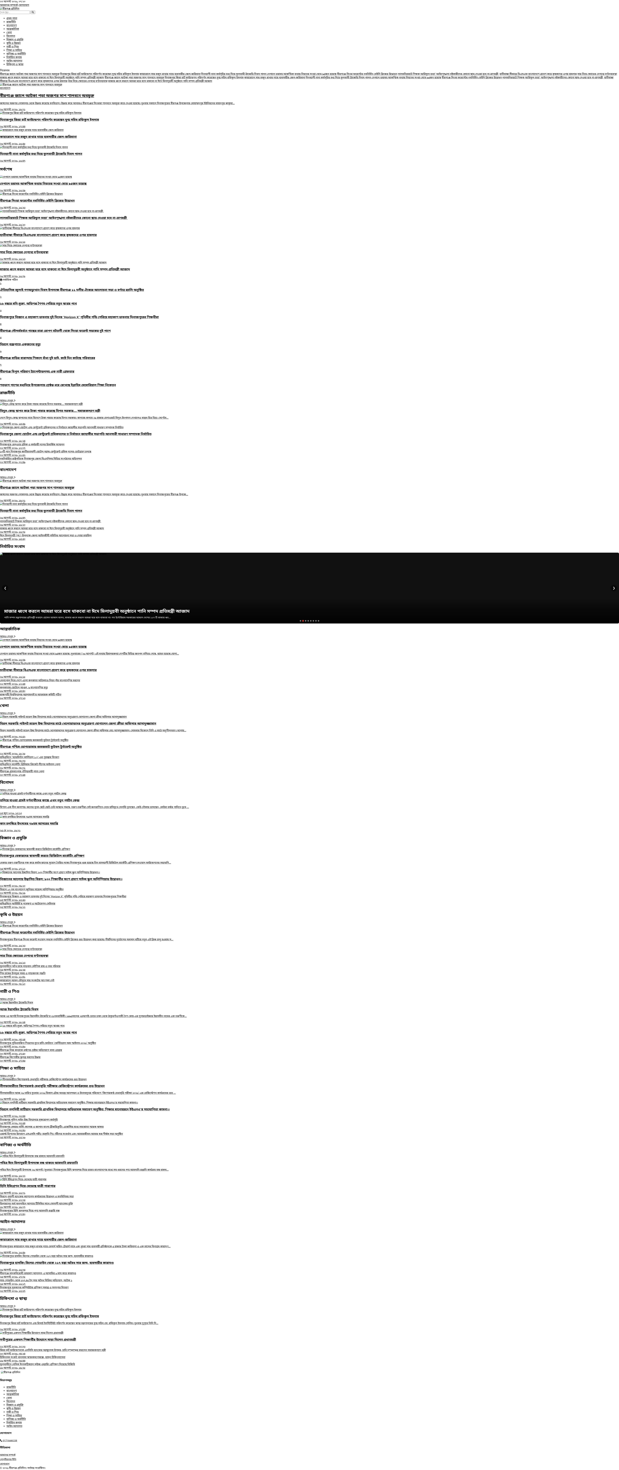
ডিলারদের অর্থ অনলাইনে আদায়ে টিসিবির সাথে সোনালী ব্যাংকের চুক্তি (36, 1205)
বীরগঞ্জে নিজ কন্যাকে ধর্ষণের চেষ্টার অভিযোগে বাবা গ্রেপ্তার (31, 1052)
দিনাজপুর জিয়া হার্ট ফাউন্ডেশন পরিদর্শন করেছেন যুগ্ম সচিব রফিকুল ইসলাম (99, 74)
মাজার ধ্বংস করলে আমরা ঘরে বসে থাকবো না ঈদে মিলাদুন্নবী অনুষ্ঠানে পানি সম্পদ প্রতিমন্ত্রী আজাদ (52, 78)
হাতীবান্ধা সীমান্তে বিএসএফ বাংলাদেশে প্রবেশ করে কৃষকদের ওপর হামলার (538, 74)
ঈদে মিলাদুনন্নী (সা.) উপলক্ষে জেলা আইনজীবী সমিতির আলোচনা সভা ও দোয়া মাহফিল (46, 537)
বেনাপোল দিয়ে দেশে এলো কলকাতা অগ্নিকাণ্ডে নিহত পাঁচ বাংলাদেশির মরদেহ (40, 682)
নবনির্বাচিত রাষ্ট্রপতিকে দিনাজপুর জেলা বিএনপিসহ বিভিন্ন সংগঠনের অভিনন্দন (41, 460)
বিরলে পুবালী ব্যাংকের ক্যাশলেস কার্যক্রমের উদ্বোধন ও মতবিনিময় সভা (37, 1198)
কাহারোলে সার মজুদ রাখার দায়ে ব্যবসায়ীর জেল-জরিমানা (170, 74)
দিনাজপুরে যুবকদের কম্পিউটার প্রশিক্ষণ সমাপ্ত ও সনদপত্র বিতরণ (34, 1289)
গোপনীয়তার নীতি (8, 1459)
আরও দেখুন (7, 401)
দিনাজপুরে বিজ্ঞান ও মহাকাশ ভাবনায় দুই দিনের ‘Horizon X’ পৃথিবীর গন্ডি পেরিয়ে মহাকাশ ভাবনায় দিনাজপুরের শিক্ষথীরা (63, 898)
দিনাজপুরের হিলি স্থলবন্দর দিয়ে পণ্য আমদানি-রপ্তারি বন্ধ (29, 1212)
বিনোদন (10, 36)
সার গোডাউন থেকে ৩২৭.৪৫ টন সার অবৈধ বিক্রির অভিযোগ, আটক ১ (36, 1282)
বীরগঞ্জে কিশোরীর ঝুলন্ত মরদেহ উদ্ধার (20, 1059)
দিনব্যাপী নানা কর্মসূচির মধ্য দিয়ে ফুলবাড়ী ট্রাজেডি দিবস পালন (234, 74)
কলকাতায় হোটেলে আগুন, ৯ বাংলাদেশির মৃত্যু (24, 689)
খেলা (9, 32)
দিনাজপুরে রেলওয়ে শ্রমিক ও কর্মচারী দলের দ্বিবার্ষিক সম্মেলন (32, 446)
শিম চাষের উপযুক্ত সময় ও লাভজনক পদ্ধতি (22, 975)
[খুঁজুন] (32, 12)
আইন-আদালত (14, 61)
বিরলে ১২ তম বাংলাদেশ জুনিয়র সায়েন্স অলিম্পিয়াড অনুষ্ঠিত (32, 891)
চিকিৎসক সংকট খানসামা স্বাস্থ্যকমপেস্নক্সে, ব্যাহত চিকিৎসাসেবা (32, 1359)
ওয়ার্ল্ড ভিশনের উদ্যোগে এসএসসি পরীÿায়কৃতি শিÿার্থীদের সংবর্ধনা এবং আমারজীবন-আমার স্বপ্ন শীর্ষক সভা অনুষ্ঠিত (61, 1135)
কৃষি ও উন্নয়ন (13, 43)
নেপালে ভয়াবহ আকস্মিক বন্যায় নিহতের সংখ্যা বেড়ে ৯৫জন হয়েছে (301, 74)
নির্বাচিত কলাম (14, 57)
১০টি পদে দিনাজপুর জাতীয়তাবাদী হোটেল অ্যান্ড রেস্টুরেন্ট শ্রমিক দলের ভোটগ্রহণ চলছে (45, 453)
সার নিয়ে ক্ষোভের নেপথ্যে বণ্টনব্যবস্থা (597, 74)
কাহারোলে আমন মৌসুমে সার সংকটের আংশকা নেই (27, 982)
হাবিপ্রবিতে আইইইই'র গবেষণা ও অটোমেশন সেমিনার (27, 905)
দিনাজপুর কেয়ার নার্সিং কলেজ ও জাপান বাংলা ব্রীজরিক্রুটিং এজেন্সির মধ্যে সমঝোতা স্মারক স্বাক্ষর (52, 1128)
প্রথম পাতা (11, 18)
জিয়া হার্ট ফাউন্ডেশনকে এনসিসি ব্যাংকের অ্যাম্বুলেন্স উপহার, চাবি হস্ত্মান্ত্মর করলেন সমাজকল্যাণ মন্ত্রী (53, 1352)
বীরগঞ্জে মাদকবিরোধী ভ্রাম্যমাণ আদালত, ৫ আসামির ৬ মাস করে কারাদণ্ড (38, 1275)
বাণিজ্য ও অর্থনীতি (16, 54)
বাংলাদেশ (11, 25)
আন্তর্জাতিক (12, 29)
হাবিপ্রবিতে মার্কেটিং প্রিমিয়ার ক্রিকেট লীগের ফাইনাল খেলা (30, 766)
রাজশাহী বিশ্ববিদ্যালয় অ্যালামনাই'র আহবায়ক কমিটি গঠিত (30, 696)
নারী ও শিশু (12, 47)
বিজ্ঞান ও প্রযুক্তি (14, 40)
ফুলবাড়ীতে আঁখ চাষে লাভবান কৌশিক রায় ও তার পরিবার (30, 968)
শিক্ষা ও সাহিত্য (14, 50)
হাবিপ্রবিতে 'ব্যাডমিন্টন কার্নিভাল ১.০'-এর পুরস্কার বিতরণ (29, 759)
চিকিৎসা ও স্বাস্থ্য (14, 64)
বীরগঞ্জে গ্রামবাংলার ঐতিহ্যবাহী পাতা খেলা (22, 773)
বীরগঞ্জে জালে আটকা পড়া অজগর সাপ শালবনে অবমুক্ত (29, 74)
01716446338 (10, 1440)
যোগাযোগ (24, 5)
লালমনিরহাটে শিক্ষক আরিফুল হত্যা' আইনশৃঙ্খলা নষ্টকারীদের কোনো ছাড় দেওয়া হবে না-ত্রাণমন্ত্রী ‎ (448, 74)
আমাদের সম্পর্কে (9, 5)
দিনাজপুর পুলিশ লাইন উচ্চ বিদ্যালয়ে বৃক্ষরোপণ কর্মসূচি (29, 1121)
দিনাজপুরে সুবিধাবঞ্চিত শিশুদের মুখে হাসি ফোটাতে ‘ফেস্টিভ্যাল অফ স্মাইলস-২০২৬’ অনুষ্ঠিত (48, 1045)
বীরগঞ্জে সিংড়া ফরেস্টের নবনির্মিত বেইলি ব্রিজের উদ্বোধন (367, 74)
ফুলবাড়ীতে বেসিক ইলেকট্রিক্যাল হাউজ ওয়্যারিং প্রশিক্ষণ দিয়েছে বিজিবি (37, 1366)
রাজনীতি (11, 22)
